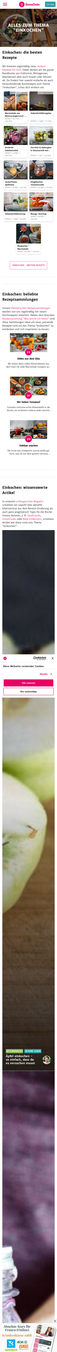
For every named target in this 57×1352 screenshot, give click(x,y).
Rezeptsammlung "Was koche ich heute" (25, 318)
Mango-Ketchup (39, 214)
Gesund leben (33, 1051)
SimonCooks (9, 518)
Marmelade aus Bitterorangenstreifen (15, 115)
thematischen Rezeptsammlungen (30, 308)
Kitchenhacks (14, 1051)
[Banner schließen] (53, 658)
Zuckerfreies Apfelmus (11, 183)
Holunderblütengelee (41, 113)
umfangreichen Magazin (29, 501)
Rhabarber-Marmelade (23, 247)
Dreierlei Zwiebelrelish (11, 149)
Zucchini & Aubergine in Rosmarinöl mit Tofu (41, 149)
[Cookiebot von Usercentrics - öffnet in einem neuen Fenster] (34, 658)
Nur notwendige (28, 691)
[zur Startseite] (29, 4)
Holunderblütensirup (15, 214)
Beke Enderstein (32, 518)
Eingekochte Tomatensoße (37, 183)
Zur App (50, 4)
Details (44, 674)
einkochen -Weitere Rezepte (28, 265)
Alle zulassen (28, 683)
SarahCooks (33, 515)
